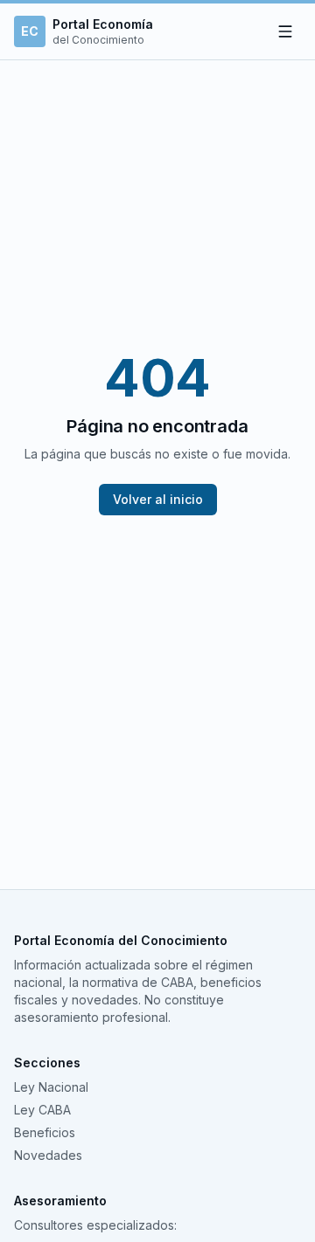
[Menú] (285, 31)
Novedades (48, 1155)
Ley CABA (42, 1109)
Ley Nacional (51, 1087)
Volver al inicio (158, 499)
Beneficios (44, 1132)
